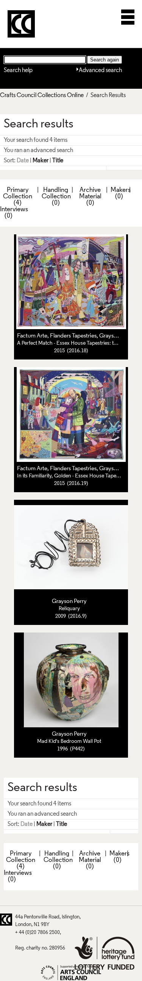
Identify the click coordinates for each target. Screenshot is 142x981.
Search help (18, 70)
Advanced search (100, 70)
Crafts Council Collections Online (42, 96)
